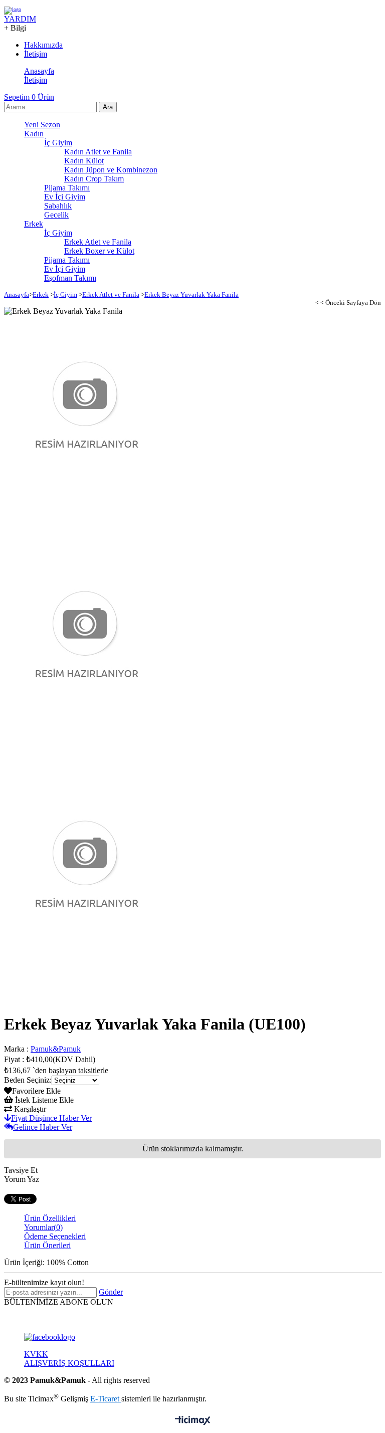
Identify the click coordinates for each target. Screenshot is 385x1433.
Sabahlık (58, 205)
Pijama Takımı (67, 187)
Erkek (33, 224)
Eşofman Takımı (70, 278)
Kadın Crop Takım (94, 178)
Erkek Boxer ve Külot (99, 251)
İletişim (35, 80)
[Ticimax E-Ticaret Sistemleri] (193, 1421)
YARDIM (20, 19)
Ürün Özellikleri (50, 1218)
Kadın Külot (84, 160)
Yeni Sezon (42, 124)
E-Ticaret (105, 1398)
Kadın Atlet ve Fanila (98, 151)
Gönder (111, 1292)
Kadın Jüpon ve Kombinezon (110, 169)
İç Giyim (58, 142)
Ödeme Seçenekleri (55, 1236)
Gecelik (56, 215)
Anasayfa (39, 71)
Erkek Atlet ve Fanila (97, 242)
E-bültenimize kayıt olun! (44, 1282)
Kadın (34, 133)
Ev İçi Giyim (64, 196)
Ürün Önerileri (47, 1245)
